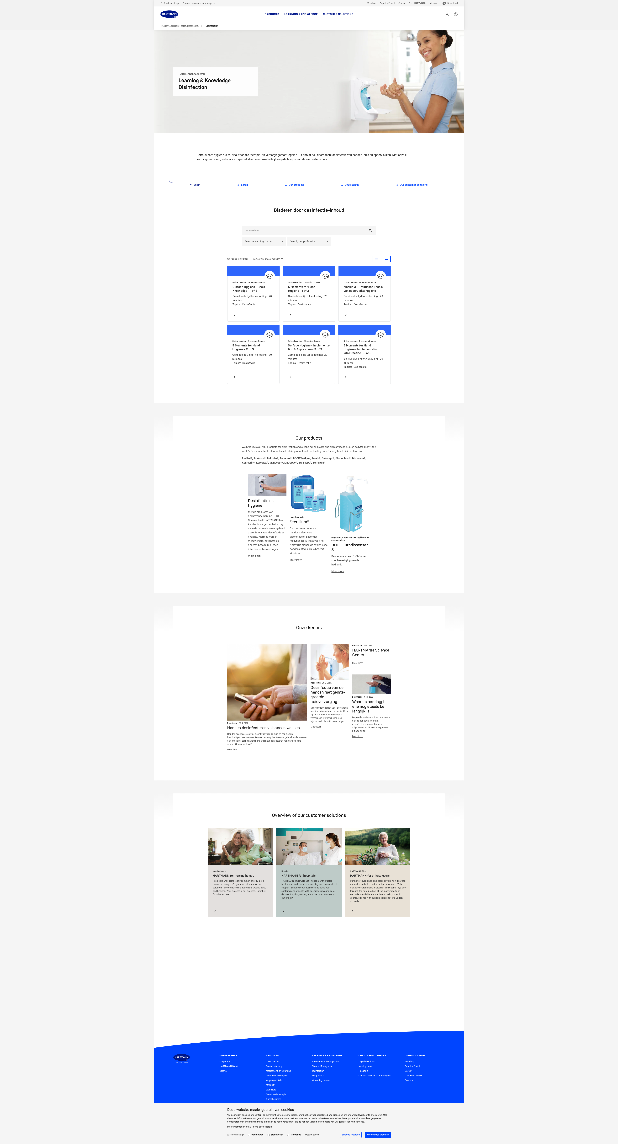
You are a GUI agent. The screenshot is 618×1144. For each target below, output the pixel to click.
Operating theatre (321, 1080)
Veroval (223, 1071)
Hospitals (363, 1071)
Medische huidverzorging (278, 1071)
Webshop (371, 3)
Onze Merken (272, 1061)
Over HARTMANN (417, 3)
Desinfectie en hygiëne (277, 1075)
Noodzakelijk (237, 1134)
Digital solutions (367, 1061)
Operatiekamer (273, 1099)
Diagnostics (318, 1075)
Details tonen (312, 1134)
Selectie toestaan (351, 1134)
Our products (296, 184)
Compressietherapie (276, 1094)
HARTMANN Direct (229, 1066)
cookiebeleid (265, 1127)
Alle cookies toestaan (378, 1134)
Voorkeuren (257, 1134)
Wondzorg (271, 1089)
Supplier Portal (387, 3)
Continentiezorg (274, 1066)
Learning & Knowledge (301, 14)
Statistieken (277, 1134)
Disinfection (318, 1071)
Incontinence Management (325, 1061)
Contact (434, 3)
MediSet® (270, 1085)
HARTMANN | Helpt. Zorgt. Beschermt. (179, 26)
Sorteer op (258, 259)
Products (272, 14)
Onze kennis (352, 184)
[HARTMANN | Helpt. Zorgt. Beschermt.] (169, 14)
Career (401, 3)
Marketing (296, 1134)
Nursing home (366, 1066)
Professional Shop (169, 3)
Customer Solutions (338, 14)
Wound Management (322, 1066)
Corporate (225, 1061)
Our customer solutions (414, 184)
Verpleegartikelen (274, 1080)
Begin (197, 184)
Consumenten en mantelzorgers (199, 3)
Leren (244, 184)
